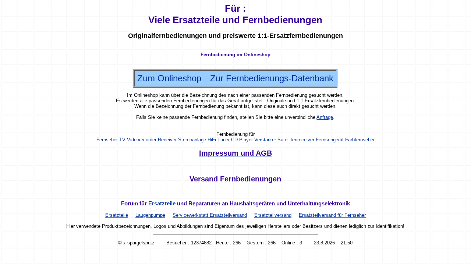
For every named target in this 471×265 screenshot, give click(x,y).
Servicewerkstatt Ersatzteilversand (210, 215)
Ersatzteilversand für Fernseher (332, 215)
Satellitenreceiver (295, 139)
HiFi (212, 139)
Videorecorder (141, 139)
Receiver (167, 139)
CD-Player (242, 139)
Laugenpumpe (150, 215)
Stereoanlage (192, 139)
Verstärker (265, 139)
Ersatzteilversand (272, 215)
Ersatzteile (162, 203)
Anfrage (324, 117)
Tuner (223, 139)
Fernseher (107, 139)
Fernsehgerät (330, 139)
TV (122, 139)
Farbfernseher (360, 139)
